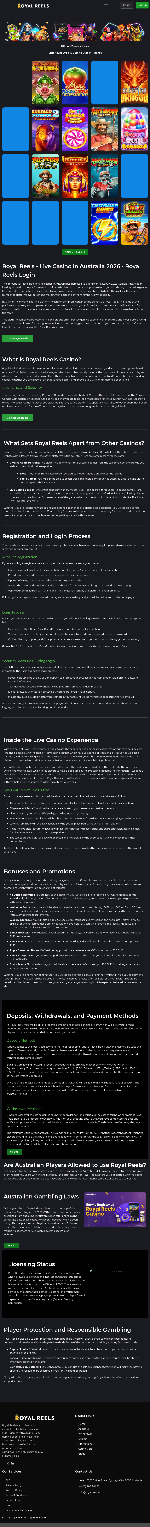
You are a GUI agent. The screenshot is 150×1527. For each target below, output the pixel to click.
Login (126, 5)
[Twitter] (8, 1463)
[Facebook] (3, 1463)
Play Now (15, 80)
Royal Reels (29, 283)
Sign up (142, 5)
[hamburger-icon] (106, 4)
